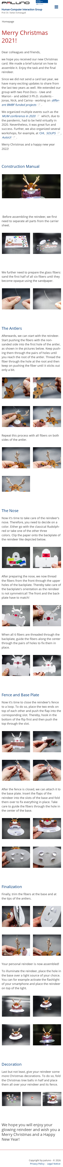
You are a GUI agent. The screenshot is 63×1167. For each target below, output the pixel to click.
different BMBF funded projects (31, 102)
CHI (41, 133)
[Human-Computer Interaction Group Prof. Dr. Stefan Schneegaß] (43, 8)
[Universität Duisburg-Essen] (42, 4)
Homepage (8, 21)
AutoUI (6, 137)
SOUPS (51, 133)
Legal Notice (53, 1163)
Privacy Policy (37, 1163)
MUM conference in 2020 (18, 116)
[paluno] (16, 3)
